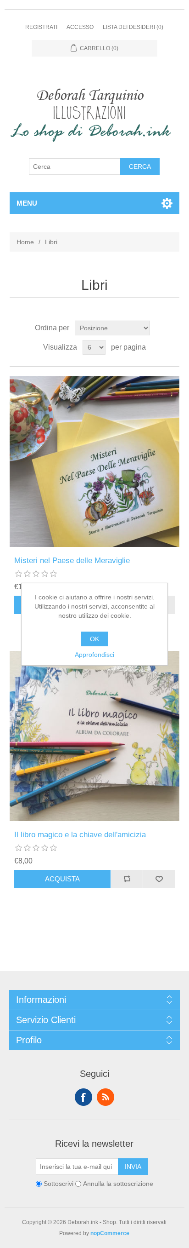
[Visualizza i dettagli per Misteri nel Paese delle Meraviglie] (95, 461)
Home (25, 242)
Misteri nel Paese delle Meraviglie (72, 560)
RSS (105, 1097)
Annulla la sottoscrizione (118, 1183)
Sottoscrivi (58, 1183)
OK (94, 639)
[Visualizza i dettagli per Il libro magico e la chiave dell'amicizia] (95, 736)
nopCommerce (109, 1233)
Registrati (41, 27)
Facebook (83, 1097)
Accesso (80, 27)
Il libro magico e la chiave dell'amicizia (80, 834)
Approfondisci (94, 654)
